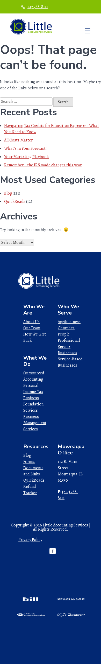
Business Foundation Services (33, 404)
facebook (52, 551)
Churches (66, 328)
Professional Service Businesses (69, 347)
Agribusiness (69, 322)
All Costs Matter (18, 140)
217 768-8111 (37, 7)
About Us (31, 322)
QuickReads (14, 201)
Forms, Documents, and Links (34, 468)
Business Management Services (34, 423)
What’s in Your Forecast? (25, 148)
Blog (8, 193)
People (64, 334)
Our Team (31, 328)
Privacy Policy (30, 539)
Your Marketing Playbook (26, 157)
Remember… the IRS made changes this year (43, 165)
